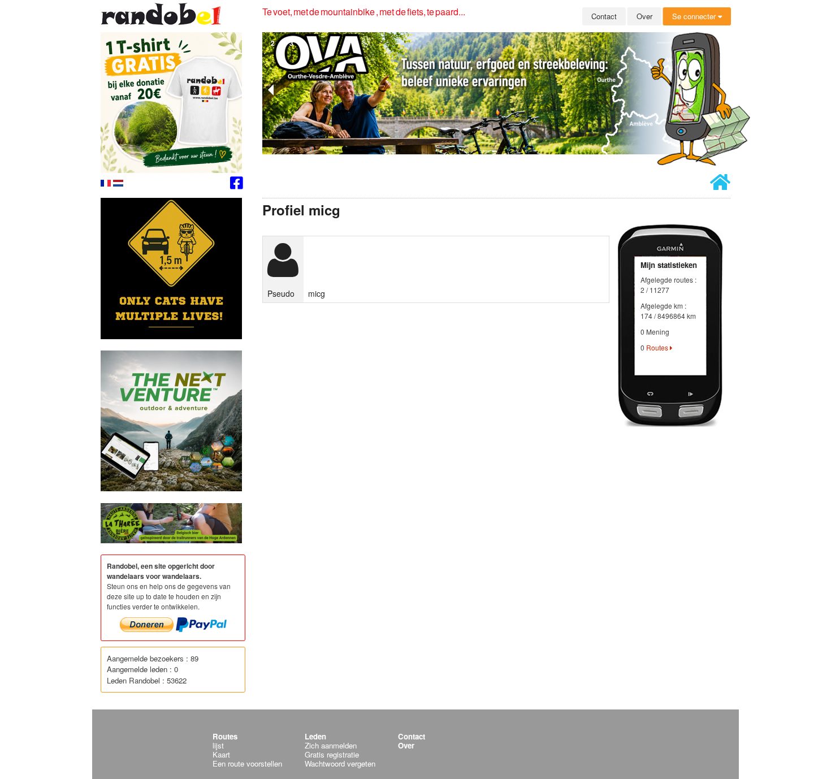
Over (644, 16)
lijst (218, 745)
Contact (604, 16)
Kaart (221, 754)
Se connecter (695, 16)
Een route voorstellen (247, 763)
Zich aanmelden (331, 745)
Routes (658, 347)
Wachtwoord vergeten (340, 763)
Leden (315, 736)
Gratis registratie (332, 754)
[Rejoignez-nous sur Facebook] (236, 184)
